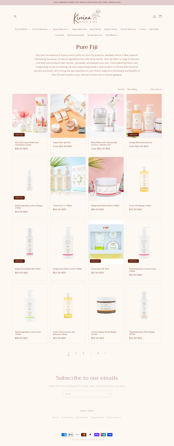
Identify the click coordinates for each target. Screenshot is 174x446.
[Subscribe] (108, 394)
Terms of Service (114, 417)
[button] (15, 16)
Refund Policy (82, 417)
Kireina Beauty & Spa (83, 440)
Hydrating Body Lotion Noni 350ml (28, 333)
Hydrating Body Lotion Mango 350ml (29, 207)
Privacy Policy (67, 417)
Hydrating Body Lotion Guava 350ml (142, 270)
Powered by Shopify (97, 440)
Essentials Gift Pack (100, 269)
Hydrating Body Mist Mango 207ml (142, 333)
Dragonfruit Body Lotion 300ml (67, 269)
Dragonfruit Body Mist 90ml (28, 269)
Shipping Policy (97, 417)
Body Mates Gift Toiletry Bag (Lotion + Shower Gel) (104, 143)
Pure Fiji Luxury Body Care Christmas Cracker (27, 143)
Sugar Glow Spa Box (62, 142)
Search (55, 417)
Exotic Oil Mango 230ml (140, 206)
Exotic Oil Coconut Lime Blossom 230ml (64, 333)
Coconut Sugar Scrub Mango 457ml (104, 333)
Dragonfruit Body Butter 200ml (105, 206)
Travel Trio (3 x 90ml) (62, 206)
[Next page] (105, 353)
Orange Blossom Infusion (140, 142)
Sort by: (121, 89)
